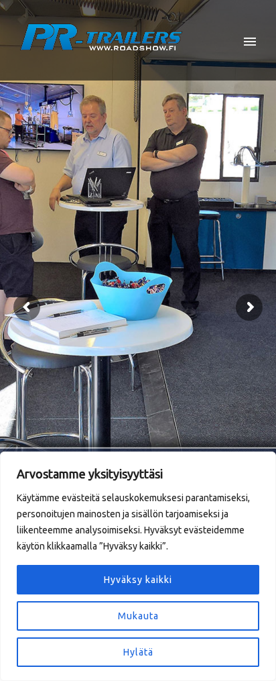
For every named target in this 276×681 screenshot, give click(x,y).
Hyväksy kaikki (138, 579)
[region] (138, 566)
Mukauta (138, 616)
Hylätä (138, 652)
